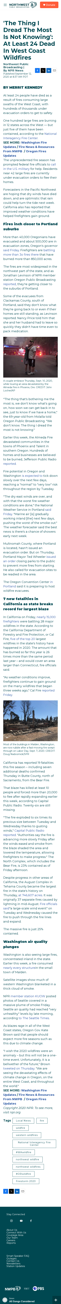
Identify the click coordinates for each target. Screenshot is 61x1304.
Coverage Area (15, 1235)
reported (9, 284)
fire (42, 1120)
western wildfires (27, 1135)
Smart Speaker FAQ (18, 1256)
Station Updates (16, 1266)
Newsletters (13, 1263)
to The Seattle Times (34, 1018)
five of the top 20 (22, 639)
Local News (23, 1120)
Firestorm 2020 (26, 1181)
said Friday (11, 250)
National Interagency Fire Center (34, 1144)
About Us (12, 1230)
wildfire (20, 1128)
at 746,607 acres (30, 895)
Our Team (12, 1238)
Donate (50, 4)
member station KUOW (28, 996)
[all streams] (56, 1300)
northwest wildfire (27, 1159)
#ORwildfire (23, 1173)
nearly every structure (19, 968)
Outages (11, 1258)
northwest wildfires (28, 1166)
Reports (11, 1243)
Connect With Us (16, 1232)
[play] (5, 1300)
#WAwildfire (23, 1152)
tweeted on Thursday (18, 1068)
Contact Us (13, 1261)
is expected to (32, 476)
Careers (11, 1240)
